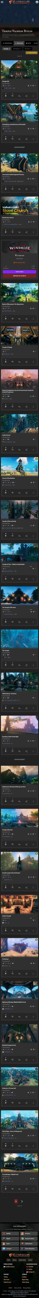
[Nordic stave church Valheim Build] (19, 206)
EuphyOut (7, 879)
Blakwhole (7, 354)
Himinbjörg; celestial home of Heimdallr (14, 124)
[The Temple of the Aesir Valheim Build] (19, 596)
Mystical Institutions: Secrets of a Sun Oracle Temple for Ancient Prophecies (18, 391)
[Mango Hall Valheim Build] (19, 70)
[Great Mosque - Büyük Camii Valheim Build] (19, 1163)
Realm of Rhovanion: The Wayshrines (13, 304)
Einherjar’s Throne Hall (9, 1088)
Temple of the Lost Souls (9, 521)
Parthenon (5, 959)
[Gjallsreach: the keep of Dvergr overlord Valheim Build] (19, 775)
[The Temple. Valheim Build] (19, 639)
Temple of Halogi (7, 347)
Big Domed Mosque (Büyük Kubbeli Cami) (14, 1002)
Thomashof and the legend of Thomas (13, 174)
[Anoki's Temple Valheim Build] (19, 904)
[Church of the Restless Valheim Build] (19, 467)
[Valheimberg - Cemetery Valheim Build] (19, 682)
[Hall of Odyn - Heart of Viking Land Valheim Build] (19, 1120)
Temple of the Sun (7, 830)
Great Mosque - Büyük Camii (10, 1174)
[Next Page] (22, 1201)
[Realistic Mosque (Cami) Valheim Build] (19, 1034)
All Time (27, 49)
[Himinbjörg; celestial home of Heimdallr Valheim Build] (19, 113)
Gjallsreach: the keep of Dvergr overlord (13, 786)
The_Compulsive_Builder (10, 700)
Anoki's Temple (6, 916)
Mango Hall (5, 81)
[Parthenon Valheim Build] (19, 947)
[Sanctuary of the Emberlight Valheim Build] (19, 725)
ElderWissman (8, 311)
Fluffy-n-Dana (8, 88)
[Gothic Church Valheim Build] (19, 423)
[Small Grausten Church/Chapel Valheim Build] (19, 861)
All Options (16, 49)
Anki (5, 922)
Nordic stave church (8, 217)
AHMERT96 (7, 1009)
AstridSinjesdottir (8, 1095)
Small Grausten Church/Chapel (11, 873)
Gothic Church (6, 435)
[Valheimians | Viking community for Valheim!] (19, 2)
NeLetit (6, 966)
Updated (20, 43)
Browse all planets (19, 276)
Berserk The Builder (9, 1138)
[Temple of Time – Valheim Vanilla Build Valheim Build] (19, 553)
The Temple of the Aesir (9, 607)
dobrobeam (7, 743)
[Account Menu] (37, 2)
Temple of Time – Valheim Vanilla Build (13, 564)
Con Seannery (7, 485)
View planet (19, 271)
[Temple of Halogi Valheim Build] (19, 336)
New (29, 43)
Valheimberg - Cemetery (9, 693)
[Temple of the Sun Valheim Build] (19, 818)
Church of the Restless (8, 478)
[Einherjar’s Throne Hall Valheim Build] (19, 1077)
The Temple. (5, 650)
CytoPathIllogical (8, 614)
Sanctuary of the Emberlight (10, 736)
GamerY (6, 399)
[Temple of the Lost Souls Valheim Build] (19, 510)
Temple (6, 49)
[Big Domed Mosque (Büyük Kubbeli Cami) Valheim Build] (19, 990)
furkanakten (7, 1181)
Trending (8, 43)
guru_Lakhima (8, 442)
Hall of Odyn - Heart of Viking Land (12, 1131)
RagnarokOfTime (8, 571)
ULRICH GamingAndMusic (11, 224)
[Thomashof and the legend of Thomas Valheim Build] (19, 163)
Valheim (3, 1294)
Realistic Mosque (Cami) (9, 1045)
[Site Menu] (2, 2)
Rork (5, 657)
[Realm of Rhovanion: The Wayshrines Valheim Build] (19, 293)
